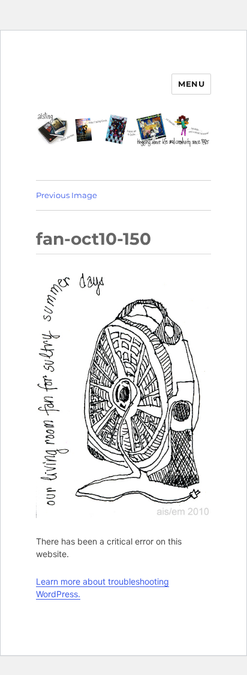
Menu (191, 84)
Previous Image (66, 195)
